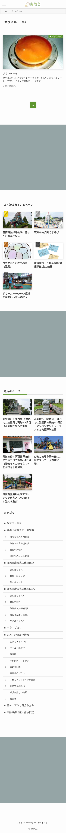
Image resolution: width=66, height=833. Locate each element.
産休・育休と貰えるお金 (20, 705)
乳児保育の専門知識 (18, 537)
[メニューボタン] (4, 4)
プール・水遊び (16, 648)
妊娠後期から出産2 (18, 615)
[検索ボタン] (62, 4)
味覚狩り (13, 654)
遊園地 (12, 699)
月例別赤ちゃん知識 (18, 556)
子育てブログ (14, 628)
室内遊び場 (14, 667)
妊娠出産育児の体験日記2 (21, 589)
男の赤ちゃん (15, 582)
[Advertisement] (33, 157)
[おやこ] (33, 4)
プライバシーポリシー (26, 823)
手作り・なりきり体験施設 (21, 679)
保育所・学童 (14, 523)
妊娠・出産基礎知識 (18, 543)
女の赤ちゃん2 (16, 595)
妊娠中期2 (14, 602)
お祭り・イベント (17, 641)
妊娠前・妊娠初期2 (18, 608)
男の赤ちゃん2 (16, 621)
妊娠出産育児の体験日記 (20, 562)
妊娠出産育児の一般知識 (20, 530)
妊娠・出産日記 (16, 576)
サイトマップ (43, 823)
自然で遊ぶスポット (18, 686)
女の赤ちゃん (15, 569)
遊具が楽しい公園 (17, 692)
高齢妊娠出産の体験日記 (20, 712)
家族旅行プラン (16, 673)
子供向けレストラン (18, 660)
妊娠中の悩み (15, 550)
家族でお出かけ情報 (18, 635)
